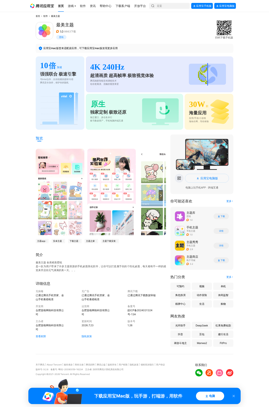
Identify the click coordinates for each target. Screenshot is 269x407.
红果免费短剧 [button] (223, 325)
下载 (223, 216)
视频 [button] (201, 286)
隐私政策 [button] (87, 336)
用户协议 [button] (160, 364)
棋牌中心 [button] (180, 303)
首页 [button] (38, 16)
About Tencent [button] (54, 364)
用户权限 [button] (123, 364)
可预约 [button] (180, 286)
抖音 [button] (180, 334)
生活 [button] (201, 303)
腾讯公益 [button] (101, 364)
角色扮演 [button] (180, 295)
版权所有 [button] (112, 364)
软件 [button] (45, 16)
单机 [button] (223, 286)
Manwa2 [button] (202, 343)
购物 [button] (223, 303)
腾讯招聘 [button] (90, 364)
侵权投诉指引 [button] (147, 364)
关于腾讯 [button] (40, 364)
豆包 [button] (201, 334)
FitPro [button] (223, 343)
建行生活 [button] (223, 334)
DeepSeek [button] (202, 325)
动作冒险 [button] (202, 295)
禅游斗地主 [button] (180, 343)
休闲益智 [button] (223, 295)
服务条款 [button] (68, 364)
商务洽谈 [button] (79, 364)
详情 (221, 231)
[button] (42, 6)
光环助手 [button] (180, 325)
